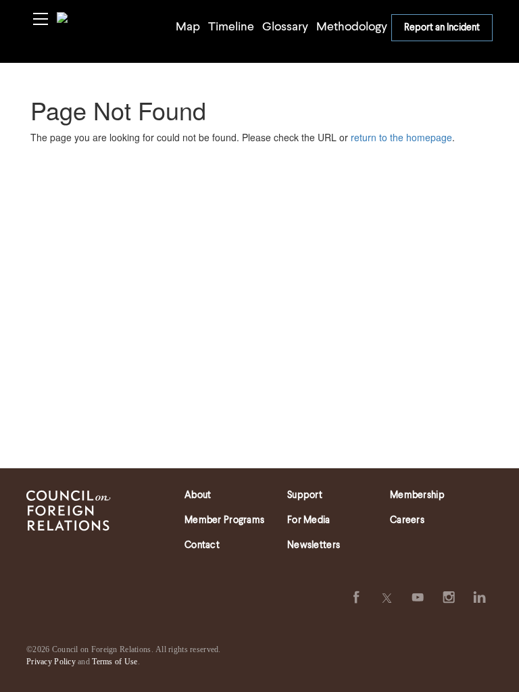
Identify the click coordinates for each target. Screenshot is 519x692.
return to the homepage (401, 137)
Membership (417, 495)
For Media (308, 520)
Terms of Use (114, 661)
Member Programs (224, 520)
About (197, 495)
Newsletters (313, 545)
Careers (407, 520)
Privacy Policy (51, 661)
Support (304, 495)
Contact (202, 545)
